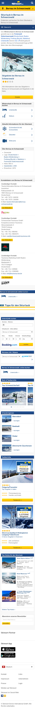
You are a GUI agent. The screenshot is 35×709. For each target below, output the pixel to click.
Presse (3, 683)
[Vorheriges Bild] (3, 395)
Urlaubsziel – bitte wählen (10, 329)
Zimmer (17, 336)
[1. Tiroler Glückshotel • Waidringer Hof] (6, 596)
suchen (26, 344)
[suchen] (32, 3)
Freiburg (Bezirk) (16, 38)
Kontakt (4, 674)
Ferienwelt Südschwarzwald (14, 161)
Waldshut (26, 38)
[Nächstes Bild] (31, 395)
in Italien (13, 489)
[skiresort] (17, 3)
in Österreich (18, 537)
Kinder (11, 336)
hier (16, 41)
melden (30, 291)
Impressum (5, 679)
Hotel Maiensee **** (23, 573)
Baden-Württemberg (11, 157)
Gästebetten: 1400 (10, 166)
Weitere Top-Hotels (8, 609)
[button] (9, 345)
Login (20, 683)
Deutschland (18, 36)
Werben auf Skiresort (8, 688)
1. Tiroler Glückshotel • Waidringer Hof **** (24, 592)
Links (20, 674)
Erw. (3, 336)
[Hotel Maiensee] (6, 578)
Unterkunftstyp (26, 336)
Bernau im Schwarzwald (18, 8)
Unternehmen (23, 679)
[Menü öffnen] (3, 3)
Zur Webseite (6, 208)
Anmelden (6, 623)
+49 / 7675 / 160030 (11, 197)
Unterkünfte (5, 41)
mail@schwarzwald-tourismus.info (18, 236)
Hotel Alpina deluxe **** (25, 558)
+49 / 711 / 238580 (11, 269)
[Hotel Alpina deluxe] (6, 562)
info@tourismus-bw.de (14, 273)
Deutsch (9, 667)
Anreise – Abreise (7, 322)
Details (17, 97)
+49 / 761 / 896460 (11, 232)
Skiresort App (6, 644)
